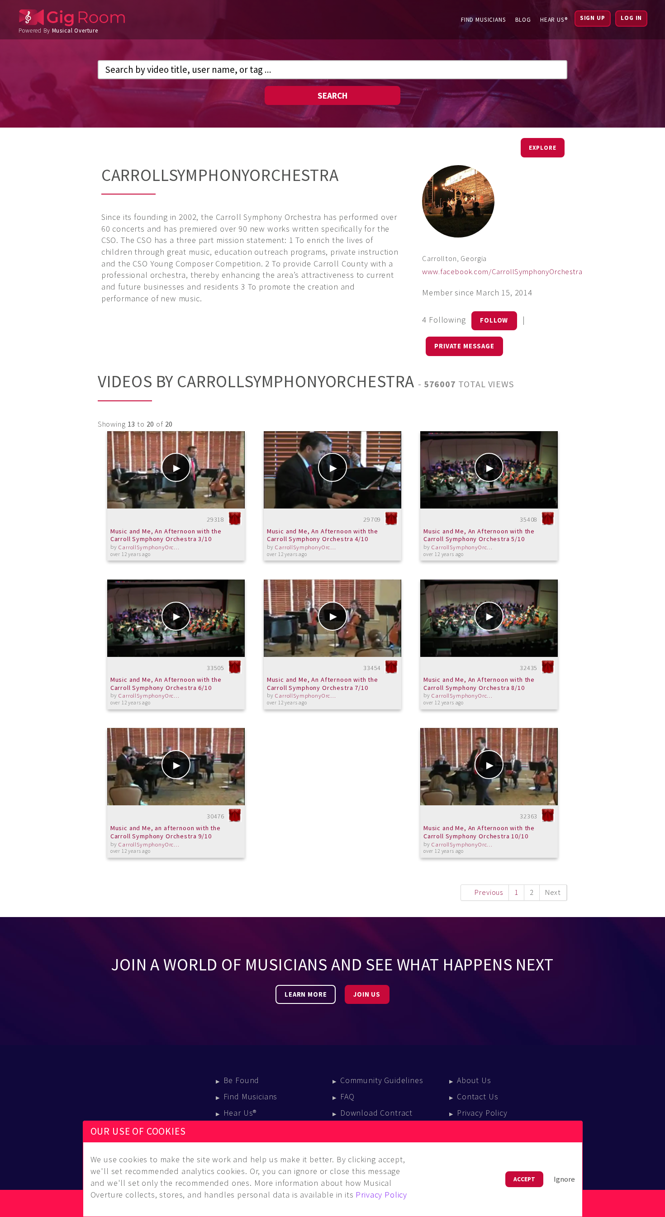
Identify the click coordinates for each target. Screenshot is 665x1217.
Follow (494, 320)
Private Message (464, 346)
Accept (524, 1179)
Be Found (241, 1080)
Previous (489, 892)
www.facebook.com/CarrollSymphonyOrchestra (502, 271)
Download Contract (376, 1113)
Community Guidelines (381, 1080)
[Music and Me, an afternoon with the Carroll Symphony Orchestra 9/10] (176, 766)
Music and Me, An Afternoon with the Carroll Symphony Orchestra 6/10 (166, 683)
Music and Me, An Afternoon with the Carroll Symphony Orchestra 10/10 (479, 832)
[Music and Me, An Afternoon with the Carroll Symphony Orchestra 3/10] (176, 470)
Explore (542, 148)
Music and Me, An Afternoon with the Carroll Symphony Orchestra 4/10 (322, 535)
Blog (523, 20)
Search (332, 95)
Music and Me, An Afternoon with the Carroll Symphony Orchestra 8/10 (479, 683)
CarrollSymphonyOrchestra (150, 547)
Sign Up (592, 18)
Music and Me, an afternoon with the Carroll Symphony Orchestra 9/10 (165, 832)
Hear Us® (554, 20)
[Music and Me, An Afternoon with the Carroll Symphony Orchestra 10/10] (489, 766)
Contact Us (477, 1096)
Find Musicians (483, 20)
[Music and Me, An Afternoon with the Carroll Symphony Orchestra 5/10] (489, 470)
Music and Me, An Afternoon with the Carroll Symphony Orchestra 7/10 (322, 683)
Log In (631, 18)
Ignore (564, 1179)
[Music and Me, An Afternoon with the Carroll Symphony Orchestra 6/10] (176, 618)
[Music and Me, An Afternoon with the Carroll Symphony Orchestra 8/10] (489, 618)
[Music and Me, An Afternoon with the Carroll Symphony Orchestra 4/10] (333, 470)
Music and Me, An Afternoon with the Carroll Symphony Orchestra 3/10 (166, 535)
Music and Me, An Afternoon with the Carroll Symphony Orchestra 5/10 (479, 535)
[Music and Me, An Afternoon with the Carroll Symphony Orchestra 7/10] (333, 618)
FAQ (347, 1096)
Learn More (306, 994)
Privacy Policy (482, 1113)
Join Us (366, 994)
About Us (474, 1080)
